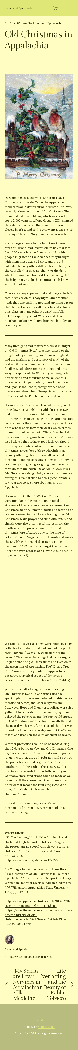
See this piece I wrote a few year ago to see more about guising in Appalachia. (37, 482)
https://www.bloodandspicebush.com (28, 957)
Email (39, 1020)
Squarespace (46, 1027)
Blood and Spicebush (18, 8)
